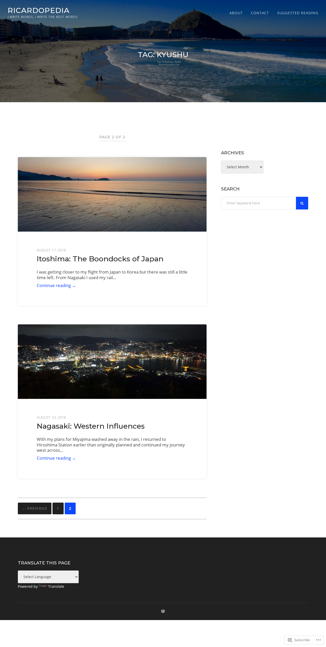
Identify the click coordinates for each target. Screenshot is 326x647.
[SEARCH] (302, 203)
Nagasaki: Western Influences (91, 426)
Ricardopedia (39, 10)
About (236, 12)
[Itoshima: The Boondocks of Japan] (112, 194)
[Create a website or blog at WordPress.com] (163, 611)
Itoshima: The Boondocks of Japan (100, 258)
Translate (56, 586)
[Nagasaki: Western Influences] (112, 361)
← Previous (34, 508)
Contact (260, 12)
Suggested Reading (297, 12)
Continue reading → (56, 285)
